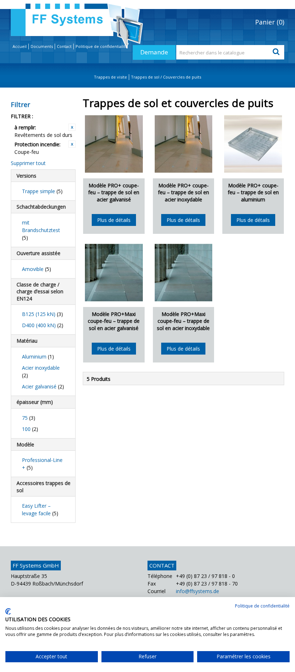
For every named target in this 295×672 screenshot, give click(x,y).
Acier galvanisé (43, 386)
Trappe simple (42, 191)
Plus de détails (114, 220)
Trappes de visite (110, 77)
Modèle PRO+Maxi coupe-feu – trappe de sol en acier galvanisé (114, 321)
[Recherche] (277, 52)
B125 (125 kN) (42, 314)
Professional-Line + (42, 464)
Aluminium (38, 356)
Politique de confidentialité (262, 606)
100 (30, 429)
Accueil (20, 46)
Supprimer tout (28, 163)
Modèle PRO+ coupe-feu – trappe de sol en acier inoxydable (183, 192)
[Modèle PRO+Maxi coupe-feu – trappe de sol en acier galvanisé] (114, 272)
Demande (154, 52)
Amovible (36, 269)
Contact (64, 46)
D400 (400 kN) (42, 325)
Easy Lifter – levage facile (40, 509)
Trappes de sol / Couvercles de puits (166, 77)
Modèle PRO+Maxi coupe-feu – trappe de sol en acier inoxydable (183, 321)
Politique (102, 46)
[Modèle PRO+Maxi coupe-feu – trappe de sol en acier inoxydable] (183, 272)
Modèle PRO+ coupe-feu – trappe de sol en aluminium (253, 192)
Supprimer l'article (72, 127)
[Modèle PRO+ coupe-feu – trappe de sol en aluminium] (253, 144)
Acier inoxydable (41, 371)
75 (28, 417)
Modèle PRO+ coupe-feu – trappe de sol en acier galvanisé (113, 192)
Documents (42, 46)
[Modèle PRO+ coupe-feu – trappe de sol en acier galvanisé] (114, 144)
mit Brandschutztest (41, 230)
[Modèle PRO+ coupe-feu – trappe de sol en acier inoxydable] (183, 144)
